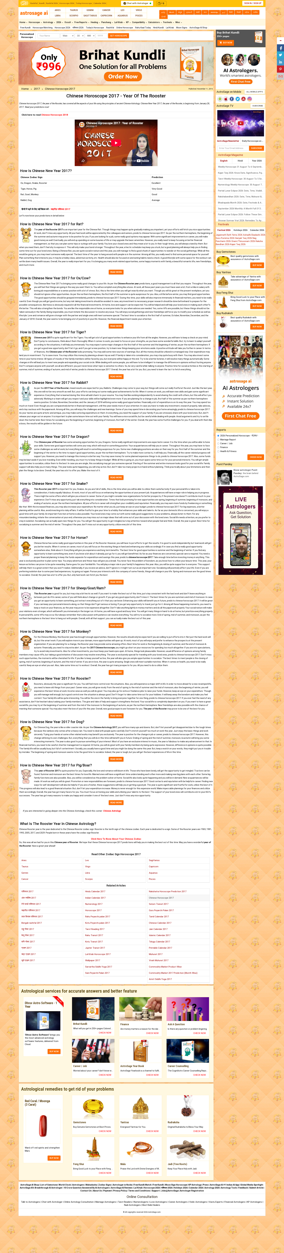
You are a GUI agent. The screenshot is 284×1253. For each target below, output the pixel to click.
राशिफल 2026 (78, 27)
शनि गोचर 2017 (28, 941)
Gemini (90, 10)
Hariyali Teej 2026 (243, 238)
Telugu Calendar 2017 (159, 941)
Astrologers (78, 1185)
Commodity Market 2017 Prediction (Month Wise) (173, 973)
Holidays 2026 (240, 230)
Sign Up (257, 3)
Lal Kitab (170, 27)
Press (206, 1185)
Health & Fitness (228, 451)
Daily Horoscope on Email (254, 141)
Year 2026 (257, 161)
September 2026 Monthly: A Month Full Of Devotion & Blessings (242, 208)
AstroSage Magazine (230, 154)
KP (127, 22)
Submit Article (256, 1188)
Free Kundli (25, 27)
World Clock (65, 1185)
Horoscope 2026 (66, 3)
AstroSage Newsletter (228, 141)
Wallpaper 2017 (92, 960)
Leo (122, 10)
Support (156, 1191)
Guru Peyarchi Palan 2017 (161, 910)
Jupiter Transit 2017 (95, 948)
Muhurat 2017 (155, 954)
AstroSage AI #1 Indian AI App (224, 1185)
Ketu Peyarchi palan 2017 (97, 923)
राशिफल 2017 (27, 891)
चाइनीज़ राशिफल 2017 (60, 209)
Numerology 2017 (93, 904)
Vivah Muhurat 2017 (158, 960)
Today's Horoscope (95, 27)
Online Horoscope (124, 27)
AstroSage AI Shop (198, 27)
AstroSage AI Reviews (121, 1188)
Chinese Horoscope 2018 (54, 115)
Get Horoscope (118, 36)
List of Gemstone (48, 1185)
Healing (94, 22)
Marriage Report (228, 439)
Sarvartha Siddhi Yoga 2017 (98, 966)
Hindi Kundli (158, 27)
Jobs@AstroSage (170, 1191)
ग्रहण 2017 (26, 948)
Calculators (154, 22)
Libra (57, 15)
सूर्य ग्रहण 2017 (28, 960)
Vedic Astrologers (198, 1202)
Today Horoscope (84, 3)
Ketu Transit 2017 (94, 941)
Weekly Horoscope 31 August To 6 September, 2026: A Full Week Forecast (242, 166)
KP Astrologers (255, 1202)
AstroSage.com (154, 1212)
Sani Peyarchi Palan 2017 (97, 973)
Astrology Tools (229, 1188)
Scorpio (73, 15)
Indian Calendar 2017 (95, 897)
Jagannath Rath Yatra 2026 (229, 235)
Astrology (48, 22)
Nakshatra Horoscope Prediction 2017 (167, 891)
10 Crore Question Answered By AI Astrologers (87, 1188)
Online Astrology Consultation (79, 1202)
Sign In (248, 3)
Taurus (74, 10)
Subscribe (257, 106)
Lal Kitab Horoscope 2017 (97, 954)
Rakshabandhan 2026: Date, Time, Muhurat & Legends (242, 196)
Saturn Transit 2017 (158, 904)
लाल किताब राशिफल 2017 (32, 916)
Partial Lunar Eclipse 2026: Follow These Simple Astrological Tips (242, 214)
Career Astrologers (178, 1202)
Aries (57, 10)
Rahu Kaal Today (143, 27)
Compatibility (138, 22)
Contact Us (86, 1191)
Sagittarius (90, 15)
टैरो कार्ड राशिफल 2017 (31, 904)
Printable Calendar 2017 (160, 948)
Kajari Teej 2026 (238, 244)
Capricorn (106, 15)
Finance (224, 447)
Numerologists (141, 1202)
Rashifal (33, 3)
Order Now (256, 457)
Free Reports (81, 22)
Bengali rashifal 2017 (31, 923)
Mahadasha (91, 1185)
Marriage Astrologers (106, 1202)
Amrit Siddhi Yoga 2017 (160, 979)
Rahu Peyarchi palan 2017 (97, 916)
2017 (37, 88)
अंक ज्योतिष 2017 (28, 897)
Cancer (106, 10)
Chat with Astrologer (137, 3)
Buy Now (227, 42)
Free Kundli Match (142, 1185)
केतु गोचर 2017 (27, 935)
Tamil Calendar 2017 (159, 916)
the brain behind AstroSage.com (246, 473)
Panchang (106, 22)
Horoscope (34, 22)
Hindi (240, 161)
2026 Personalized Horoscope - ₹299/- (239, 435)
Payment (107, 1191)
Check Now (105, 1032)
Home (23, 22)
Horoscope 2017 (93, 910)
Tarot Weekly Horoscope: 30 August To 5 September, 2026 (242, 178)
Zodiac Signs (104, 1185)
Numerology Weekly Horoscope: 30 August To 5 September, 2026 (242, 184)
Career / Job (226, 443)
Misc (177, 22)
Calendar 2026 (99, 3)
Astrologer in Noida (122, 1185)
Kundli (41, 3)
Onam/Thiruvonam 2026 (243, 241)
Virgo (139, 10)
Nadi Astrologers (132, 1205)
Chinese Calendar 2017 (160, 923)
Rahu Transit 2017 (94, 935)
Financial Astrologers (235, 1202)
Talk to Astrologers (30, 1202)
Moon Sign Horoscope (176, 1185)
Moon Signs (181, 27)
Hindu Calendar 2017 (95, 891)
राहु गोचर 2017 (27, 929)
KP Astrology (194, 1185)
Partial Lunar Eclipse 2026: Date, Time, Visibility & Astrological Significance (242, 190)
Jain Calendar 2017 (158, 929)
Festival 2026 (223, 230)
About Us (97, 1191)
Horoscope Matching (43, 27)
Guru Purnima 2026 (225, 238)
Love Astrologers (158, 1202)
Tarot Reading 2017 (94, 929)
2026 (59, 22)
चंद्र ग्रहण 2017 (28, 954)
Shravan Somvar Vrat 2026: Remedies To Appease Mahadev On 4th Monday (242, 220)
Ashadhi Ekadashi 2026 (254, 235)
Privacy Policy (120, 1191)
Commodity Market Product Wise (165, 966)
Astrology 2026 (212, 1188)
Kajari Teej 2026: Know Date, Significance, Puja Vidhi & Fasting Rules (242, 173)
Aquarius (123, 15)
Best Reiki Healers (151, 1205)
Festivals (167, 22)
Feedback (243, 1188)
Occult (67, 22)
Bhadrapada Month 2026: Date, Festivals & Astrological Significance (242, 202)
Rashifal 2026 (52, 3)
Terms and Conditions (139, 1191)
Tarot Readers (125, 1202)
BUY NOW (54, 1051)
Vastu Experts (216, 1202)
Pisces (138, 15)
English (223, 161)
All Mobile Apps (254, 92)
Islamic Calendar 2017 (159, 935)
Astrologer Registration (192, 1191)
